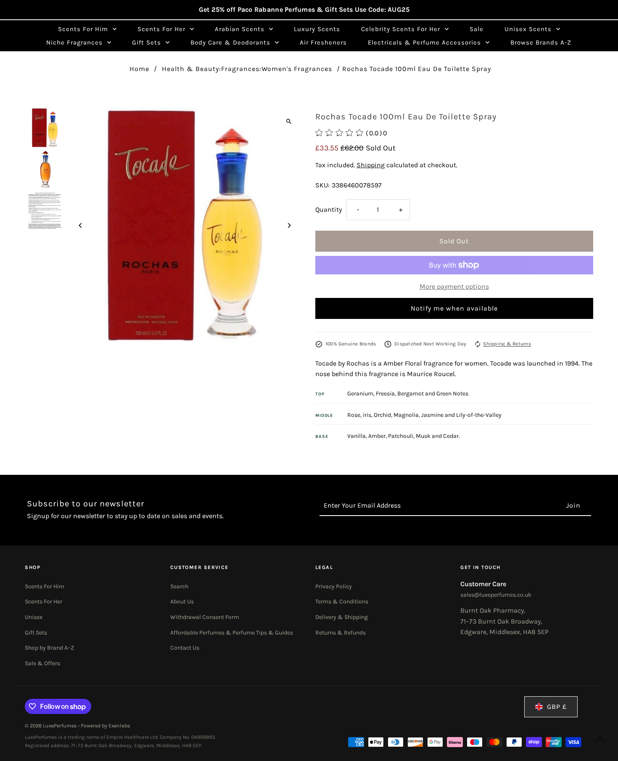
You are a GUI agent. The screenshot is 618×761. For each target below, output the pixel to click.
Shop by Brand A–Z (49, 647)
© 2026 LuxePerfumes (51, 726)
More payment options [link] (454, 286)
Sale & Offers (42, 663)
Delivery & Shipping (341, 617)
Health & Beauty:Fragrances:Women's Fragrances (247, 69)
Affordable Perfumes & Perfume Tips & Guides (231, 632)
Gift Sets (36, 632)
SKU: (322, 185)
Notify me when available (454, 308)
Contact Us (184, 647)
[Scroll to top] (600, 738)
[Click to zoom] (289, 121)
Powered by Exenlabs (105, 726)
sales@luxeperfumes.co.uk (495, 594)
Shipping (371, 165)
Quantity (328, 209)
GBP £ (557, 707)
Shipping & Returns (507, 344)
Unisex (33, 617)
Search (179, 586)
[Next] (289, 225)
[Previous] (80, 225)
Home (139, 69)
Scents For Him (44, 586)
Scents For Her (43, 601)
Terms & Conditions (341, 601)
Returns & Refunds (340, 632)
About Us (182, 601)
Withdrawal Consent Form (204, 617)
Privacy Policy (333, 586)
